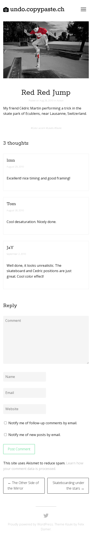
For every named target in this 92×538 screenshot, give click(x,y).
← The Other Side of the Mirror (23, 485)
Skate (58, 128)
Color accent (38, 128)
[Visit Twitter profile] (46, 516)
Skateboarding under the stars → (68, 485)
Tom (11, 204)
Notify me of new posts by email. (34, 434)
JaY (10, 247)
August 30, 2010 (15, 210)
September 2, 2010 (16, 253)
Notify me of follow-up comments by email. (42, 423)
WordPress (45, 524)
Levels (50, 128)
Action (60, 100)
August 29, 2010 (15, 166)
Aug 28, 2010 (47, 100)
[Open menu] (83, 9)
